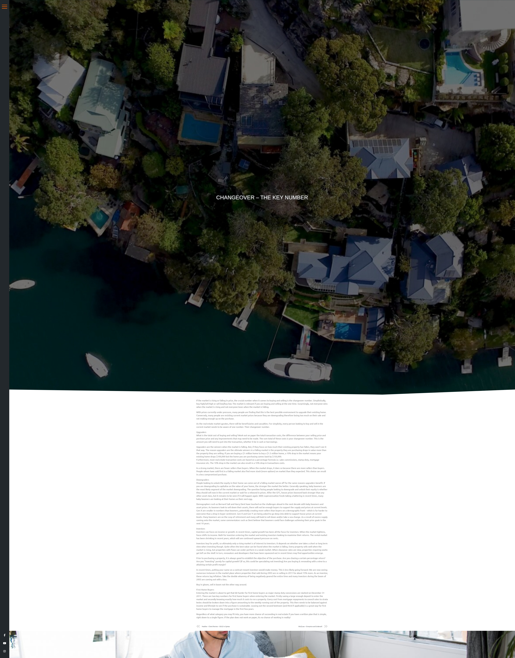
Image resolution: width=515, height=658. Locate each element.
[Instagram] (5, 651)
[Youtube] (5, 643)
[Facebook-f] (5, 635)
